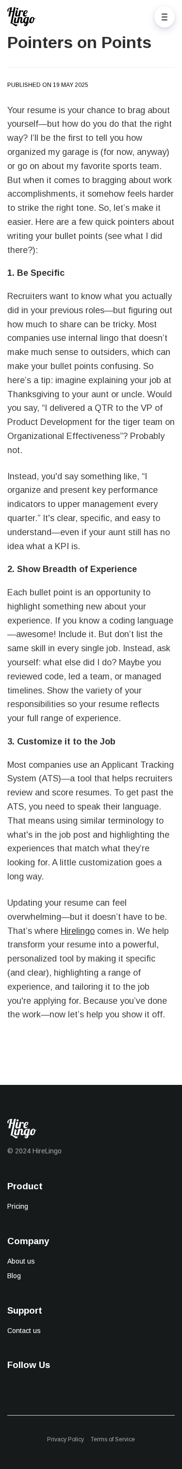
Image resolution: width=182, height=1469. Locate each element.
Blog (14, 1276)
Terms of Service (113, 1439)
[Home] (23, 16)
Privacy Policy (65, 1439)
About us (21, 1261)
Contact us (24, 1330)
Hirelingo (78, 931)
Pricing (17, 1206)
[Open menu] (164, 17)
